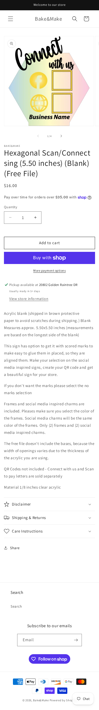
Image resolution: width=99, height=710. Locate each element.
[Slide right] (61, 136)
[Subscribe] (76, 640)
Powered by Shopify (63, 700)
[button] (10, 19)
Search (16, 606)
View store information (28, 298)
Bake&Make (41, 700)
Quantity (10, 207)
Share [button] (15, 547)
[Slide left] (38, 136)
